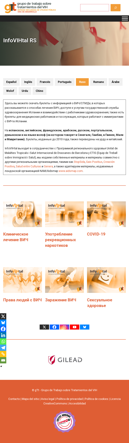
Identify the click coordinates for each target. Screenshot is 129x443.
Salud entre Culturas (28, 166)
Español (11, 82)
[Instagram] (64, 327)
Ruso (82, 82)
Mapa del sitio (30, 399)
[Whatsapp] (3, 341)
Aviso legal (47, 399)
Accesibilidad (77, 403)
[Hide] (1, 366)
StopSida (79, 161)
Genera (48, 166)
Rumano (98, 82)
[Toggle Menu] (125, 18)
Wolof (10, 90)
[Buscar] (116, 7)
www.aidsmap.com (71, 171)
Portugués (64, 82)
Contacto (14, 399)
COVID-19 (96, 234)
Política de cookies (96, 399)
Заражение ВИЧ (60, 300)
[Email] (3, 360)
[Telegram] (3, 348)
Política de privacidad (69, 399)
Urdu (25, 90)
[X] (3, 316)
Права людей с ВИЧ (22, 300)
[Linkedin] (3, 335)
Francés (45, 82)
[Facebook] (3, 329)
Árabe (115, 82)
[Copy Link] (3, 354)
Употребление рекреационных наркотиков (60, 240)
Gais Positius (94, 161)
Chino (39, 90)
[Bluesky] (3, 323)
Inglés (28, 82)
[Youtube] (74, 327)
